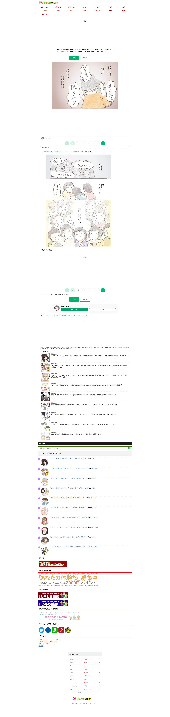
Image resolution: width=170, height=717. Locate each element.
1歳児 (123, 7)
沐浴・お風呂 (88, 676)
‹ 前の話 (74, 57)
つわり (86, 665)
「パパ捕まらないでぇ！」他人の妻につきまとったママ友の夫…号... (68, 468)
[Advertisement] (85, 33)
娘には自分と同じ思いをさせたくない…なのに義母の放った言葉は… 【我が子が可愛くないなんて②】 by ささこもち (83, 395)
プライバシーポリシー (45, 644)
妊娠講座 (72, 662)
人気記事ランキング (75, 659)
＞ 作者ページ (74, 309)
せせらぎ (47, 138)
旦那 (110, 10)
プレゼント (45, 14)
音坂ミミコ (94, 547)
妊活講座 (87, 659)
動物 (123, 10)
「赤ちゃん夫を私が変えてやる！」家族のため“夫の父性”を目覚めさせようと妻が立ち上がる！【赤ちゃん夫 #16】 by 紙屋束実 (86, 385)
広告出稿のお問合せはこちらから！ (48, 642)
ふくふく (94, 458)
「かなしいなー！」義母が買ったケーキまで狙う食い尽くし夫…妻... (68, 478)
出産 (71, 669)
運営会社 (41, 646)
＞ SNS (102, 309)
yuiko (93, 537)
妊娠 (84, 7)
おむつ (71, 676)
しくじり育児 (97, 10)
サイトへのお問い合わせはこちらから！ (50, 640)
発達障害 (63, 315)
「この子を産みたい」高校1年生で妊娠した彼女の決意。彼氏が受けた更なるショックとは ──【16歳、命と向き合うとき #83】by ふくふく (90, 355)
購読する (42, 443)
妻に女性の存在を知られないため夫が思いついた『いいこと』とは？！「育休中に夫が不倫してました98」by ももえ (83, 414)
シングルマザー (47, 315)
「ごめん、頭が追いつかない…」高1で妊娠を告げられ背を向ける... (68, 488)
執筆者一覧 (58, 7)
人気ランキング (45, 7)
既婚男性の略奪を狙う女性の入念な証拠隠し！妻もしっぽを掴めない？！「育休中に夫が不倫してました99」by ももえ (84, 404)
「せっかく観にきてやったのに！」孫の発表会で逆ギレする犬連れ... (69, 517)
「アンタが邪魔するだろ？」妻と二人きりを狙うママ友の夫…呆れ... (68, 527)
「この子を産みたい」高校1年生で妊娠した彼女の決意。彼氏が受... (68, 458)
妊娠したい (71, 7)
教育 (71, 682)
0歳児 (110, 7)
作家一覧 (85, 57)
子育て (97, 7)
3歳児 (58, 10)
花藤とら (94, 517)
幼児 (71, 10)
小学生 (84, 10)
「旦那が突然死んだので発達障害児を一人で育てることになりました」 (61, 151)
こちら (63, 348)
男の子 (59, 315)
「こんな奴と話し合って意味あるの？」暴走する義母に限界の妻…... (68, 537)
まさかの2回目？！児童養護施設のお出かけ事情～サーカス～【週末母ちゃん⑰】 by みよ (76, 434)
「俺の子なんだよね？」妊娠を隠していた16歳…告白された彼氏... (68, 498)
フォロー (44, 294)
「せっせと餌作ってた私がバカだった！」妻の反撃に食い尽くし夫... (69, 507)
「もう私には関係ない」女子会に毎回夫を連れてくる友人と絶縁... (68, 547)
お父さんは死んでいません (74, 315)
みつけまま (95, 468)
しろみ (94, 478)
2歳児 (45, 10)
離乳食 (71, 679)
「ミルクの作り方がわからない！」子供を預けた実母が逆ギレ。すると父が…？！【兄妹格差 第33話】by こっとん (83, 424)
